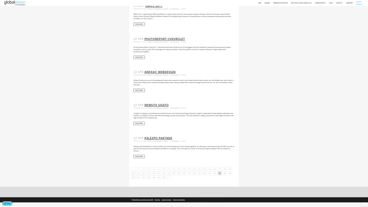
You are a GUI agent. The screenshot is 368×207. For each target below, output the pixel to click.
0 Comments (174, 9)
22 (143, 173)
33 (199, 173)
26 (164, 173)
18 (225, 169)
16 (215, 169)
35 (209, 173)
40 (133, 177)
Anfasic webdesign (160, 72)
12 (194, 169)
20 (133, 173)
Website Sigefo (156, 105)
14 (204, 169)
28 (174, 173)
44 (154, 177)
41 (138, 177)
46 (164, 177)
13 (199, 169)
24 (154, 173)
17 (220, 169)
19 (230, 169)
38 (225, 173)
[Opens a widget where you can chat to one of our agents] (7, 203)
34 (204, 173)
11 (189, 169)
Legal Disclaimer (166, 200)
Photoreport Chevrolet (164, 39)
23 (149, 173)
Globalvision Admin (161, 9)
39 (230, 173)
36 (215, 173)
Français (359, 4)
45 (159, 177)
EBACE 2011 (153, 6)
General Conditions (179, 200)
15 (209, 169)
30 (184, 173)
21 (138, 173)
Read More (139, 24)
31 (189, 173)
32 (194, 173)
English (358, 2)
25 (159, 173)
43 (149, 177)
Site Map (157, 200)
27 (169, 173)
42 (143, 177)
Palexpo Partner (158, 138)
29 (179, 173)
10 (184, 169)
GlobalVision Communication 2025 (143, 200)
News (150, 9)
